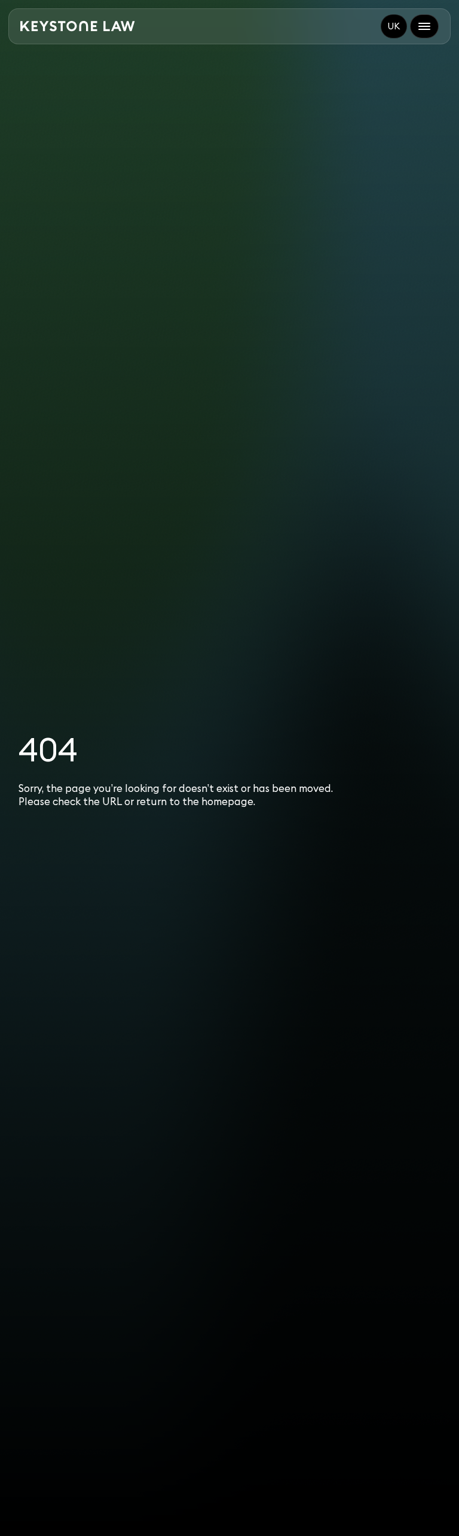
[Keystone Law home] (77, 26)
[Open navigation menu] (424, 26)
